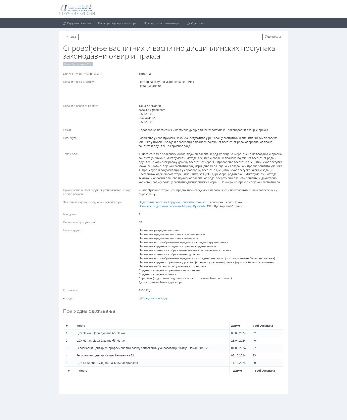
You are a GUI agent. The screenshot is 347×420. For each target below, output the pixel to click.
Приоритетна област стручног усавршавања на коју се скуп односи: (97, 192)
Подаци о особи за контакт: (80, 106)
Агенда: (68, 298)
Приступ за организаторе (161, 23)
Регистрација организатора (117, 23)
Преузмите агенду (154, 298)
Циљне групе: (72, 230)
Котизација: (70, 290)
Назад (72, 37)
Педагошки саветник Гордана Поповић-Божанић (172, 202)
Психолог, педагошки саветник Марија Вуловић (172, 206)
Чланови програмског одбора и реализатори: (92, 202)
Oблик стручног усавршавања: (83, 74)
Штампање (274, 37)
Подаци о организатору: (78, 82)
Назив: (67, 130)
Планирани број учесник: (79, 222)
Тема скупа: (70, 154)
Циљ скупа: (70, 138)
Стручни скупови (78, 23)
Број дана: (69, 214)
